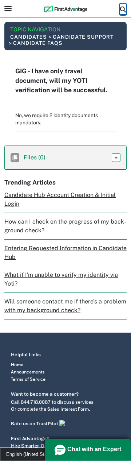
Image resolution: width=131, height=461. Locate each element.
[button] (116, 157)
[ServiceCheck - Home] (65, 9)
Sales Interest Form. (68, 409)
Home (17, 365)
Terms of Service (28, 379)
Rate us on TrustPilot (35, 424)
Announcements (28, 372)
